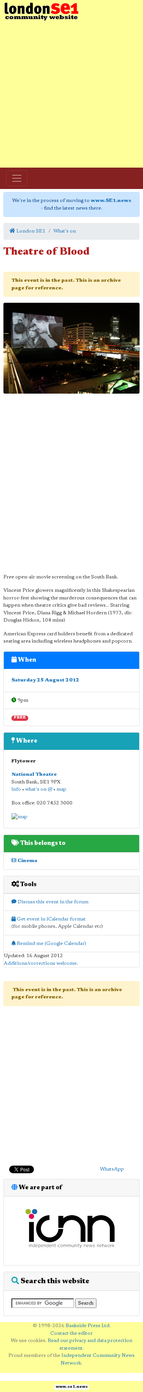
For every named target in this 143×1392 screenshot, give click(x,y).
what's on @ (38, 789)
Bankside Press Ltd (87, 1325)
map (61, 789)
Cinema (26, 860)
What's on (64, 231)
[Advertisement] (71, 94)
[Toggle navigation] (16, 178)
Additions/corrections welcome (40, 963)
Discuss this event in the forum (52, 901)
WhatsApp (112, 1169)
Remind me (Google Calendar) (51, 943)
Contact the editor (71, 1333)
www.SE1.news (111, 200)
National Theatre (34, 774)
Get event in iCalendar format (51, 919)
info (16, 789)
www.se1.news (72, 1387)
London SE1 (30, 231)
